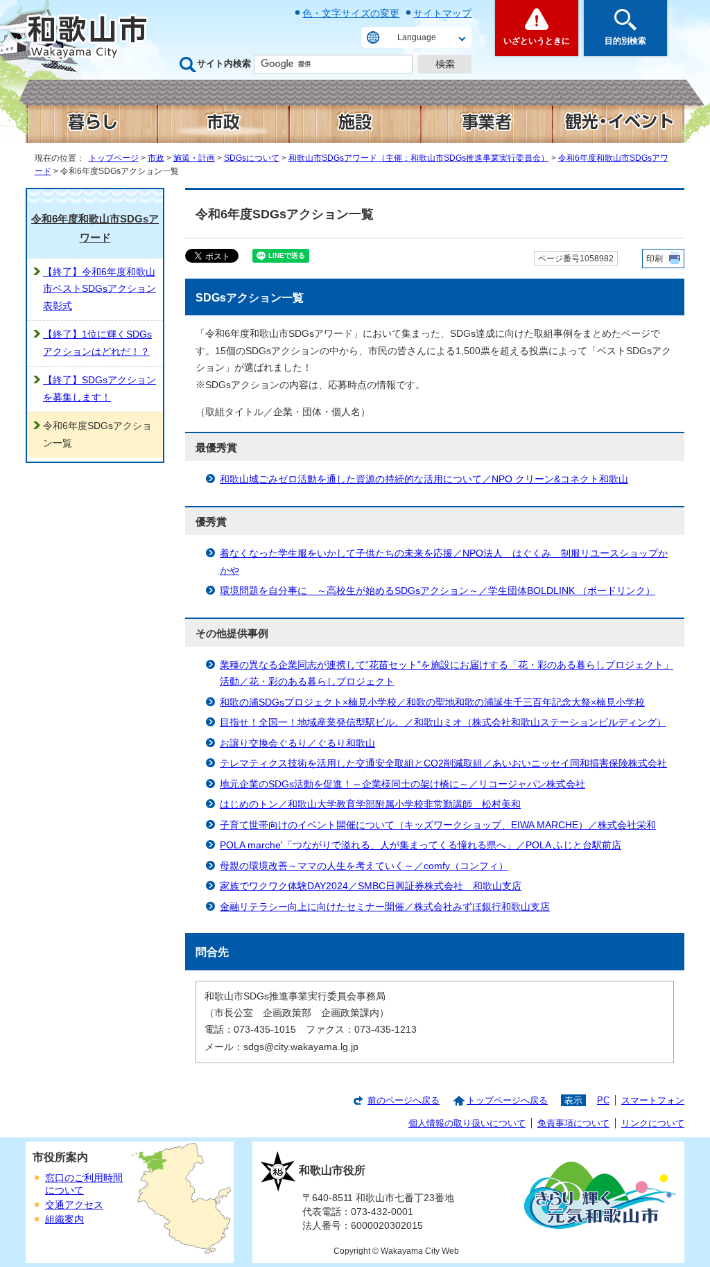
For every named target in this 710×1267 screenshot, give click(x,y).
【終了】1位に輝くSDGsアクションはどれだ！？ (97, 342)
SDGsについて (251, 158)
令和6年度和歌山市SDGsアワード (95, 228)
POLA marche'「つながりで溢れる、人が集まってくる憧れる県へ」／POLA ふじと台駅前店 (420, 845)
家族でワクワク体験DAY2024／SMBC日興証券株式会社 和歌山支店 (370, 886)
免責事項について (573, 1123)
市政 (156, 158)
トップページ (114, 158)
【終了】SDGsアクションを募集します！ (99, 388)
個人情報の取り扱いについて (467, 1123)
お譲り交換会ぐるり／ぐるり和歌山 (297, 743)
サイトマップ (442, 13)
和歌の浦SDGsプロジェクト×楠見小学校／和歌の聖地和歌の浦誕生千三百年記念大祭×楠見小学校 (432, 702)
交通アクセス (74, 1205)
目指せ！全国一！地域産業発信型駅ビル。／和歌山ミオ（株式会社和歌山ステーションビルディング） (443, 722)
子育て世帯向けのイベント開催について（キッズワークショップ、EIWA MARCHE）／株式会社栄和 (438, 825)
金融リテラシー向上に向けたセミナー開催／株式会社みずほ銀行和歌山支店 (385, 907)
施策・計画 (194, 158)
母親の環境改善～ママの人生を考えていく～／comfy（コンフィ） (364, 866)
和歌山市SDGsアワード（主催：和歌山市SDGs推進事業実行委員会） (418, 158)
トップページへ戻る (507, 1100)
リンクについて (652, 1123)
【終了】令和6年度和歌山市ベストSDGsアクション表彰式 (99, 289)
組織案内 (64, 1219)
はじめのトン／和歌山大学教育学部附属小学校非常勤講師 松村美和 (370, 804)
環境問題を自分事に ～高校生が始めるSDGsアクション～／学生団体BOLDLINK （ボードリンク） (437, 591)
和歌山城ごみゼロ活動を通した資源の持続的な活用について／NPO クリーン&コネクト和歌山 (424, 479)
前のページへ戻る (403, 1100)
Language (416, 37)
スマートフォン (652, 1100)
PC (603, 1100)
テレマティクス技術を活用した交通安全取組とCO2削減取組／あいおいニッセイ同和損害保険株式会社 (443, 763)
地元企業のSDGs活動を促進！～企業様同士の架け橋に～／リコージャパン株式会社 (402, 784)
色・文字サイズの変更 (350, 13)
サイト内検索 (224, 63)
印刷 (654, 258)
